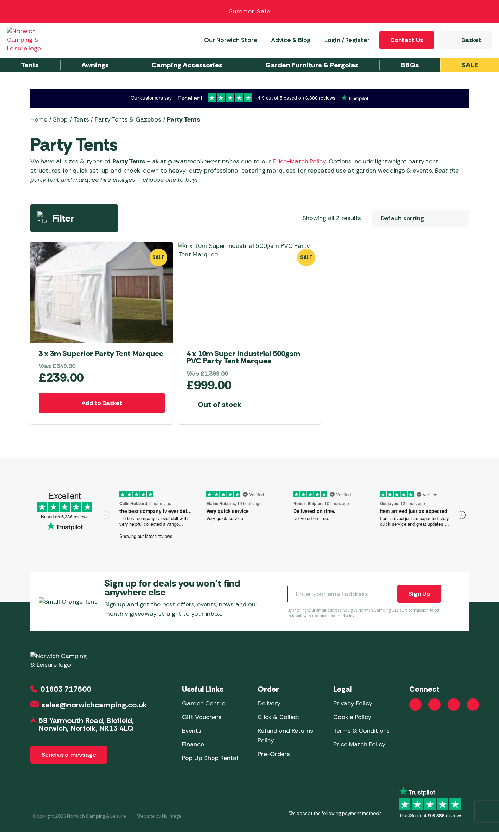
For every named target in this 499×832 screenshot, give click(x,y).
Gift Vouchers (202, 717)
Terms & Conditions (361, 731)
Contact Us (406, 40)
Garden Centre (203, 703)
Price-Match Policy (299, 161)
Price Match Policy (359, 744)
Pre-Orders (274, 754)
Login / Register (347, 40)
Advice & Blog (291, 40)
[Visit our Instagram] (434, 704)
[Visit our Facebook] (415, 704)
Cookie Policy (352, 717)
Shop (60, 119)
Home (38, 119)
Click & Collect (279, 717)
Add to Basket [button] (101, 403)
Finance (193, 744)
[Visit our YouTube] (454, 704)
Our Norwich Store (230, 40)
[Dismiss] (486, 12)
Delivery (269, 703)
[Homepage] (31, 40)
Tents (81, 119)
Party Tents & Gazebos (128, 119)
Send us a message (68, 755)
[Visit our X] (473, 704)
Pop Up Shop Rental (210, 758)
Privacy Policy (352, 703)
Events (191, 731)
